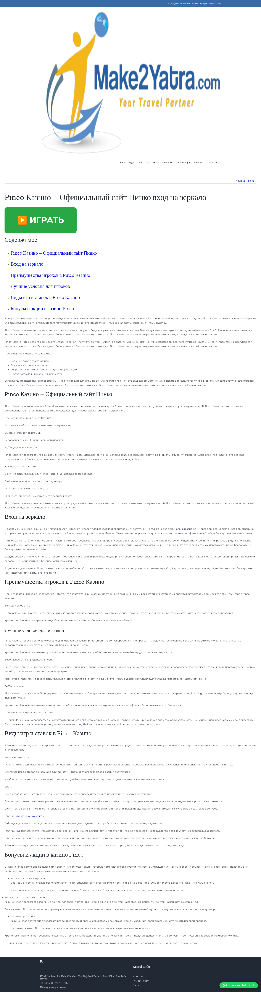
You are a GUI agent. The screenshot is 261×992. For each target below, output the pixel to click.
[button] (238, 985)
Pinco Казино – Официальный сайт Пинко (54, 253)
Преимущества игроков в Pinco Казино (50, 275)
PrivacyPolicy (141, 980)
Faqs (136, 985)
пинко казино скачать (30, 816)
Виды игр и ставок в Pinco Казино (45, 297)
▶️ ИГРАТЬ (40, 220)
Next (251, 180)
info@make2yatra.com (210, 3)
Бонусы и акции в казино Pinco (42, 308)
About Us (138, 976)
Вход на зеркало (27, 264)
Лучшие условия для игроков (40, 286)
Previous (240, 180)
